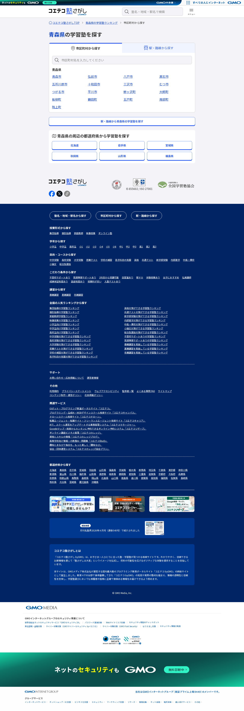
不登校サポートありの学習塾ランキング (144, 336)
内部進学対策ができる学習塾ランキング (144, 320)
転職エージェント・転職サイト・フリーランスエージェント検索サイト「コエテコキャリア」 (98, 420)
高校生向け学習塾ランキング (64, 332)
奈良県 (53, 478)
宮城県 (82, 470)
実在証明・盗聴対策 (33, 626)
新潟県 (53, 474)
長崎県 (184, 478)
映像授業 (90, 233)
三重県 (142, 474)
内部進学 (175, 259)
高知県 (154, 478)
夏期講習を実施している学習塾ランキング (146, 348)
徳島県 (124, 478)
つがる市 (58, 91)
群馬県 (142, 470)
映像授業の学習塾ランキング (64, 320)
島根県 (85, 478)
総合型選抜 (65, 264)
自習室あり (127, 277)
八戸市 (128, 76)
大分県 (62, 482)
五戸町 (128, 99)
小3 (94, 246)
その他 (197, 702)
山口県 (114, 478)
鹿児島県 (83, 482)
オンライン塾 (105, 233)
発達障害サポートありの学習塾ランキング (146, 340)
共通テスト (147, 259)
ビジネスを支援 (81, 702)
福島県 (112, 470)
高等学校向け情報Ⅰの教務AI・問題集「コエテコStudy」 (79, 440)
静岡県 (122, 474)
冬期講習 (78, 294)
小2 (88, 246)
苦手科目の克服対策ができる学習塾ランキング (74, 356)
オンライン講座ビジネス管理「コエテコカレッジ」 (76, 432)
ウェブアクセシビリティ (106, 391)
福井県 (82, 474)
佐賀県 (174, 478)
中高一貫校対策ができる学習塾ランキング (146, 324)
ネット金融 (155, 702)
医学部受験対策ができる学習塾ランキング (146, 316)
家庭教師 (78, 233)
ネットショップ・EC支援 (60, 702)
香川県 (134, 478)
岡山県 (95, 478)
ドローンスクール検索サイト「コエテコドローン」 (76, 416)
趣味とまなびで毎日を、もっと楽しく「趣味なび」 (76, 444)
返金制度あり (78, 281)
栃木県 (132, 470)
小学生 (53, 246)
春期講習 (54, 294)
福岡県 (164, 478)
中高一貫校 (188, 259)
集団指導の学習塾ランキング (64, 308)
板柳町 (56, 99)
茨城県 (122, 470)
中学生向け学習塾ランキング (64, 328)
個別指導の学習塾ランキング (64, 312)
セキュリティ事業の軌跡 (170, 626)
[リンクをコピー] (67, 194)
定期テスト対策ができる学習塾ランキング (71, 348)
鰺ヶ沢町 (130, 91)
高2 (148, 246)
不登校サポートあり (60, 277)
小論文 (53, 264)
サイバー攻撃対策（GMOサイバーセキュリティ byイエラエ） (72, 626)
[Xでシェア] (59, 194)
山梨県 (92, 474)
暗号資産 (168, 702)
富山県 (62, 474)
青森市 (56, 76)
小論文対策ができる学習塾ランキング (143, 328)
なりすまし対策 (149, 626)
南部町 (164, 99)
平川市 (92, 91)
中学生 (62, 246)
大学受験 (78, 259)
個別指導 (66, 233)
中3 (134, 246)
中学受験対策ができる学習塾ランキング (70, 336)
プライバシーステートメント (76, 391)
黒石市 (164, 76)
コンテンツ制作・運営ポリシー (66, 395)
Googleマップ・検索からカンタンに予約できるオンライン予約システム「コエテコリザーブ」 (98, 428)
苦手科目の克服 (123, 259)
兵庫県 (181, 474)
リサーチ (131, 702)
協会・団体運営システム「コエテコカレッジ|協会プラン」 (80, 448)
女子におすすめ (171, 277)
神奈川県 (183, 470)
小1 (81, 246)
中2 (128, 246)
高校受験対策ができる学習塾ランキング (70, 340)
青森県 (62, 470)
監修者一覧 (128, 391)
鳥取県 (75, 478)
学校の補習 (106, 259)
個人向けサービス (183, 702)
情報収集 (143, 702)
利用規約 (54, 391)
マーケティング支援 (115, 702)
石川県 (72, 474)
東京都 (172, 470)
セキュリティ (97, 702)
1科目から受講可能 (109, 277)
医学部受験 (162, 259)
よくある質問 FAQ (146, 391)
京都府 (162, 474)
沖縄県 (95, 482)
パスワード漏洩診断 (93, 622)
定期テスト (92, 259)
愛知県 (132, 474)
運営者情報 (92, 377)
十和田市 (94, 84)
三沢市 (128, 84)
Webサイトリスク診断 (115, 622)
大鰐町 (164, 91)
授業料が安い (94, 281)
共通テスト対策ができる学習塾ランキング (146, 312)
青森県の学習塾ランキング (102, 23)
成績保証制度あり (59, 281)
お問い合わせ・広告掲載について (67, 377)
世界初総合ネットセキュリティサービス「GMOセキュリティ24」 (53, 622)
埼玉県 (152, 470)
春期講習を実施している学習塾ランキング (146, 344)
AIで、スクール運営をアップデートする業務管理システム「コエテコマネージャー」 (93, 424)
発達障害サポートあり (84, 277)
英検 (136, 259)
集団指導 (54, 233)
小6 (114, 246)
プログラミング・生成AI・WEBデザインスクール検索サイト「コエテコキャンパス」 (93, 412)
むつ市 (164, 84)
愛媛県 (144, 478)
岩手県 (72, 470)
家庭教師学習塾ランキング (63, 316)
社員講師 (186, 277)
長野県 (102, 474)
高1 (141, 246)
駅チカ (139, 277)
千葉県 (162, 470)
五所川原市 (59, 84)
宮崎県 (72, 482)
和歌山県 (64, 478)
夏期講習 (66, 294)
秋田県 (92, 470)
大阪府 (172, 474)
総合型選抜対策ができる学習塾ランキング (146, 332)
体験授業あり (153, 277)
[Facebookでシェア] (52, 194)
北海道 (53, 470)
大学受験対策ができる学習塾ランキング (70, 344)
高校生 (72, 246)
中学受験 (54, 259)
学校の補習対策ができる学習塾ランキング (71, 352)
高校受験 (66, 259)
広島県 (104, 478)
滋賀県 (152, 474)
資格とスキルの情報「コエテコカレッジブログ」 (75, 436)
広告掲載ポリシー (94, 395)
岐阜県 (112, 474)
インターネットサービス (35, 702)
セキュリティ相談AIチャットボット (144, 622)
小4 (101, 246)
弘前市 (92, 76)
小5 (108, 246)
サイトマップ (165, 391)
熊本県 (53, 482)
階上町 (56, 107)
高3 (154, 246)
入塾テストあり (112, 281)
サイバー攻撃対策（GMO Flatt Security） (121, 626)
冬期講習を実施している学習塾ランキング (146, 352)
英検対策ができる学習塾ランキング (142, 308)
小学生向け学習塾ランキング (64, 324)
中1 (121, 246)
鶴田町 (92, 99)
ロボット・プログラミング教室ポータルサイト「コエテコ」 (80, 408)
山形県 (102, 470)
